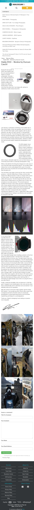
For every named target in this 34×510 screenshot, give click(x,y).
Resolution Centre (8, 474)
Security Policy (8, 495)
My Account (8, 468)
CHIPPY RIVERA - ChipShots (9, 38)
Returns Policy (8, 492)
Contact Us (25, 471)
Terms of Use (8, 486)
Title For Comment (6, 415)
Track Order (9, 471)
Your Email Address (6, 446)
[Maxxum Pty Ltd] (17, 4)
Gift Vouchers (8, 477)
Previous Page (6, 457)
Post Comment (6, 452)
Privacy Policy (8, 489)
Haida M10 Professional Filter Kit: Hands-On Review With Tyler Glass (16, 50)
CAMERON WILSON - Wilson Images (11, 32)
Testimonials (8, 479)
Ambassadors (25, 479)
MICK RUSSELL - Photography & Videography (14, 29)
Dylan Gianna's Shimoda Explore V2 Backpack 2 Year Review (15, 15)
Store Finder (25, 474)
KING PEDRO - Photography (9, 19)
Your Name (4, 440)
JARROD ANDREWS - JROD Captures (12, 35)
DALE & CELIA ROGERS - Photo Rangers (12, 25)
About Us (25, 468)
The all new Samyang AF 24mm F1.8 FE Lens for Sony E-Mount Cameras (16, 55)
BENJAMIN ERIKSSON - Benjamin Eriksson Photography (16, 41)
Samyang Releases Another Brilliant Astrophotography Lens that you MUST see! (15, 45)
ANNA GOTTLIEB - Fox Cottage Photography (13, 22)
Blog (8, 498)
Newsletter (25, 477)
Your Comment (5, 420)
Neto (23, 509)
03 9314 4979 (25, 1)
